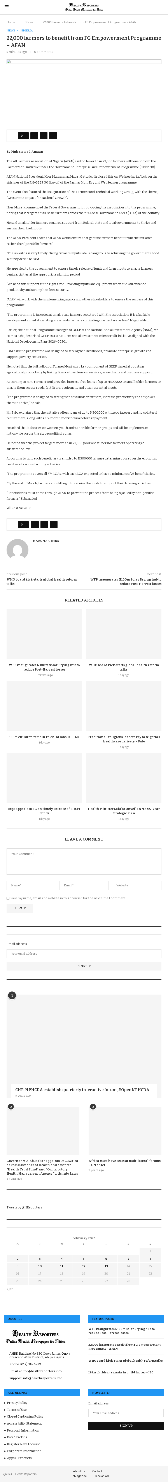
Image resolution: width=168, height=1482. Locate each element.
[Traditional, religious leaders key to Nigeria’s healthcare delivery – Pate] (123, 706)
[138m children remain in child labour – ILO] (44, 706)
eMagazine (80, 1476)
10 (40, 1266)
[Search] (161, 7)
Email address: (17, 944)
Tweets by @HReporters (24, 1207)
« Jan (10, 1289)
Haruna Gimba (46, 541)
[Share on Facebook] (34, 135)
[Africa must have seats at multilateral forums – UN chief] (125, 1131)
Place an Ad (101, 1476)
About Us (79, 1471)
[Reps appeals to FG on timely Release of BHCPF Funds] (44, 778)
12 (83, 1266)
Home (11, 22)
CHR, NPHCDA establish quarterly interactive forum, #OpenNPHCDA (82, 1089)
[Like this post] (25, 135)
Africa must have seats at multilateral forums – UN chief (125, 1163)
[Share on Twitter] (43, 135)
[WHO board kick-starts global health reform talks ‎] (123, 634)
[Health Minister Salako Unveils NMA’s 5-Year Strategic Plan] (123, 778)
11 (61, 1266)
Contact (97, 1471)
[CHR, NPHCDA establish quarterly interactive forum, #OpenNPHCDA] (84, 1046)
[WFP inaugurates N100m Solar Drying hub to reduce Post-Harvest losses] (44, 634)
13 (106, 1266)
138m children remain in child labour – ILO (44, 737)
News (29, 22)
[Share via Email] (53, 135)
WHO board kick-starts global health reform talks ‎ (125, 1360)
